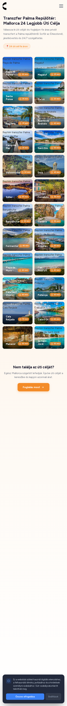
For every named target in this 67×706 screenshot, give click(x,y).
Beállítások (53, 696)
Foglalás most (31, 387)
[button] (61, 6)
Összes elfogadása (25, 696)
